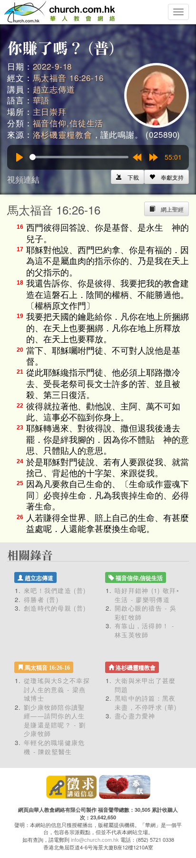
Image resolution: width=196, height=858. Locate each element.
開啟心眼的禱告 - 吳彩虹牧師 (145, 612)
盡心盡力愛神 (135, 715)
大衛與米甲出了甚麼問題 (145, 685)
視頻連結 (23, 179)
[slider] (78, 157)
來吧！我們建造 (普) (55, 590)
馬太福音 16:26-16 (68, 77)
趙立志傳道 (54, 89)
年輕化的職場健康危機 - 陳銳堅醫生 (54, 747)
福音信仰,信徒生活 (68, 123)
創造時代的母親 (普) (55, 608)
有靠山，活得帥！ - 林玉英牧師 (144, 630)
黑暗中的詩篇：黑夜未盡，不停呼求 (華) (145, 703)
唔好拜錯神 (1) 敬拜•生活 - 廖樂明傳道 (147, 595)
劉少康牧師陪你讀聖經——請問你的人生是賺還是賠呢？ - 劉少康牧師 (55, 720)
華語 (41, 100)
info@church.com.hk (95, 839)
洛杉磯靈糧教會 (62, 134)
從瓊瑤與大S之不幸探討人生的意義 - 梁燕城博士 (57, 689)
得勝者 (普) (41, 599)
